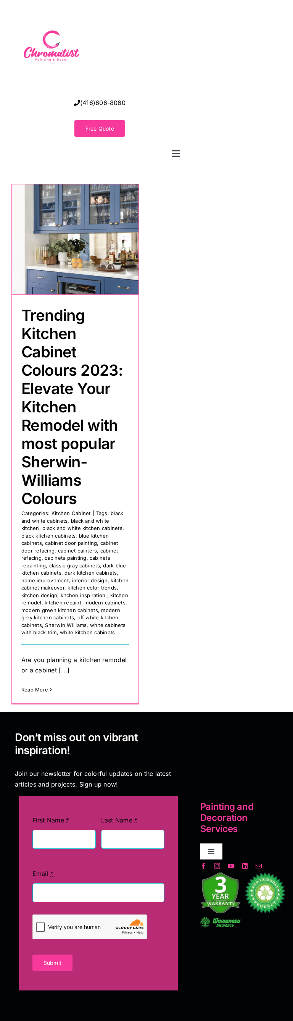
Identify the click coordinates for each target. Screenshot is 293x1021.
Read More (34, 690)
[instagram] (217, 866)
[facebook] (203, 866)
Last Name (119, 820)
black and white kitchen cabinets (82, 528)
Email (43, 873)
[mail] (259, 866)
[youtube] (231, 866)
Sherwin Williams (66, 625)
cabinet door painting (71, 543)
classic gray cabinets (74, 565)
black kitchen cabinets (48, 536)
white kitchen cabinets (87, 632)
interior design (90, 580)
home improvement (45, 580)
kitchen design (39, 595)
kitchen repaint (63, 602)
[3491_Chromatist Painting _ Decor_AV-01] (51, 9)
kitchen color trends (92, 588)
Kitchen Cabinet (71, 513)
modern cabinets (105, 602)
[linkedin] (245, 866)
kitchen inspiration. (84, 595)
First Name (50, 820)
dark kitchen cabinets (90, 573)
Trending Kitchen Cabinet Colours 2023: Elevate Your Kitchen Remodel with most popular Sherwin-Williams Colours (72, 407)
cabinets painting (65, 558)
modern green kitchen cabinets (59, 610)
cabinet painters (77, 551)
